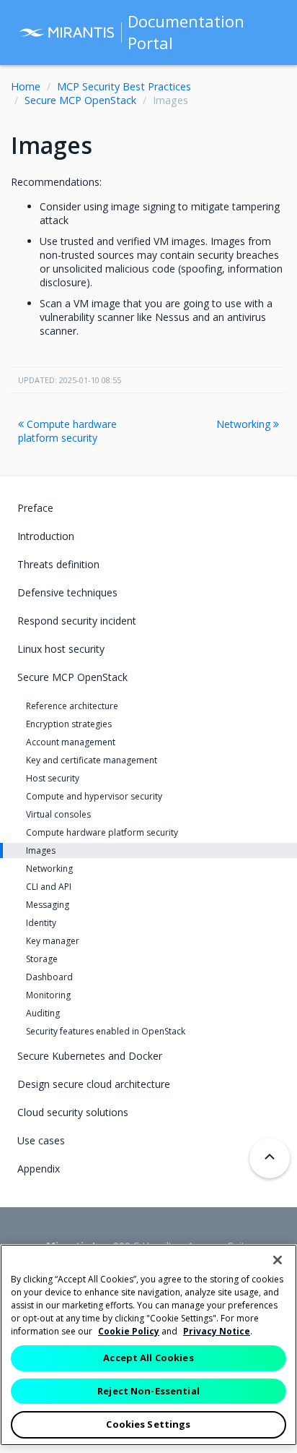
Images (41, 850)
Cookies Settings (148, 1424)
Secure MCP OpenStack (80, 100)
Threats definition (58, 564)
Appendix (38, 1168)
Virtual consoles (58, 814)
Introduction (45, 536)
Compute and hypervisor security (94, 796)
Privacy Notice (216, 1331)
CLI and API (48, 886)
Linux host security (61, 649)
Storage (42, 959)
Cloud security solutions (72, 1112)
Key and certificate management (91, 760)
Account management (70, 742)
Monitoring (48, 995)
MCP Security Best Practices (124, 86)
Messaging (47, 905)
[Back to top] (269, 1158)
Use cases (41, 1140)
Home (25, 86)
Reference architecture (72, 706)
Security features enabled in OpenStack (105, 1031)
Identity (41, 923)
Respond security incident (76, 620)
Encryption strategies (69, 724)
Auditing (43, 1013)
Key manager (52, 941)
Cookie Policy (128, 1331)
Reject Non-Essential (148, 1390)
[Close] (277, 1260)
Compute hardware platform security (67, 431)
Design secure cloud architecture (93, 1084)
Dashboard (49, 977)
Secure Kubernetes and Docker (89, 1056)
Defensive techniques (67, 592)
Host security (52, 778)
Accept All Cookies (148, 1357)
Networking (244, 424)
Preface (35, 508)
